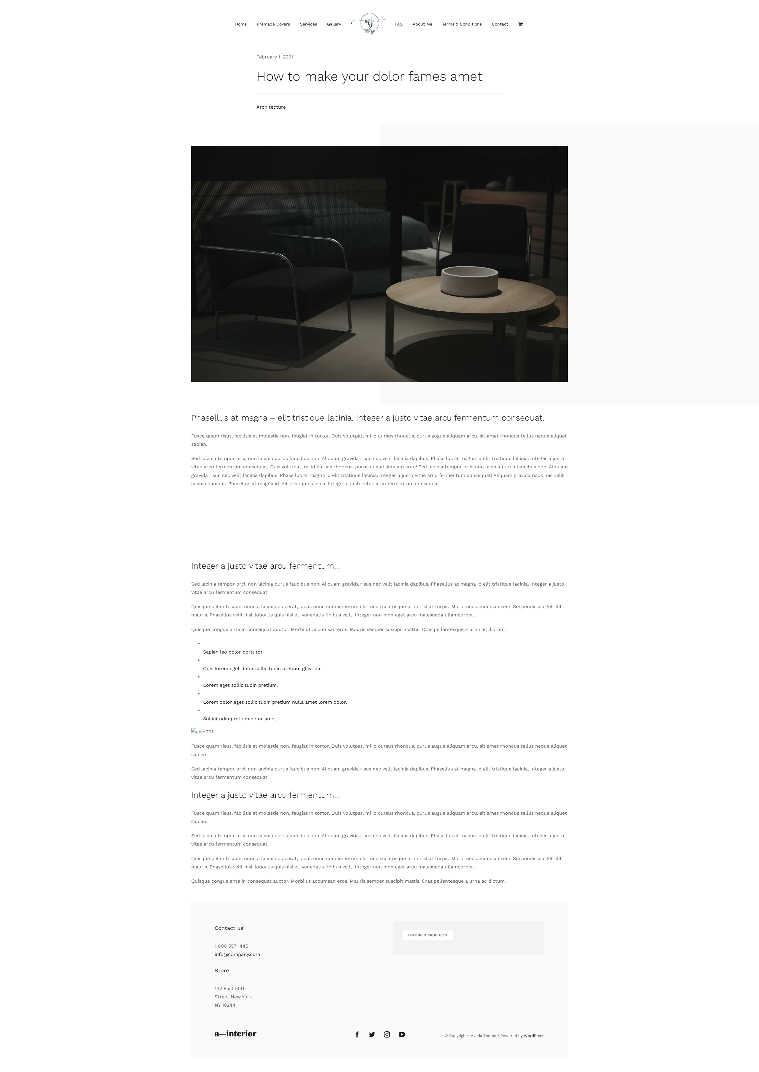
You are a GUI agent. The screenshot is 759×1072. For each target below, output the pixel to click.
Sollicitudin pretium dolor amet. (240, 718)
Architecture (271, 107)
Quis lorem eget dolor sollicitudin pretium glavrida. (262, 668)
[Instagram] (387, 1034)
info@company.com (237, 954)
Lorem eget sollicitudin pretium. (240, 685)
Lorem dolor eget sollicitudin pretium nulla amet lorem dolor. (275, 702)
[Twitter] (372, 1034)
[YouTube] (401, 1034)
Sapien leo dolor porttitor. (233, 652)
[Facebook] (357, 1034)
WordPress (534, 1035)
